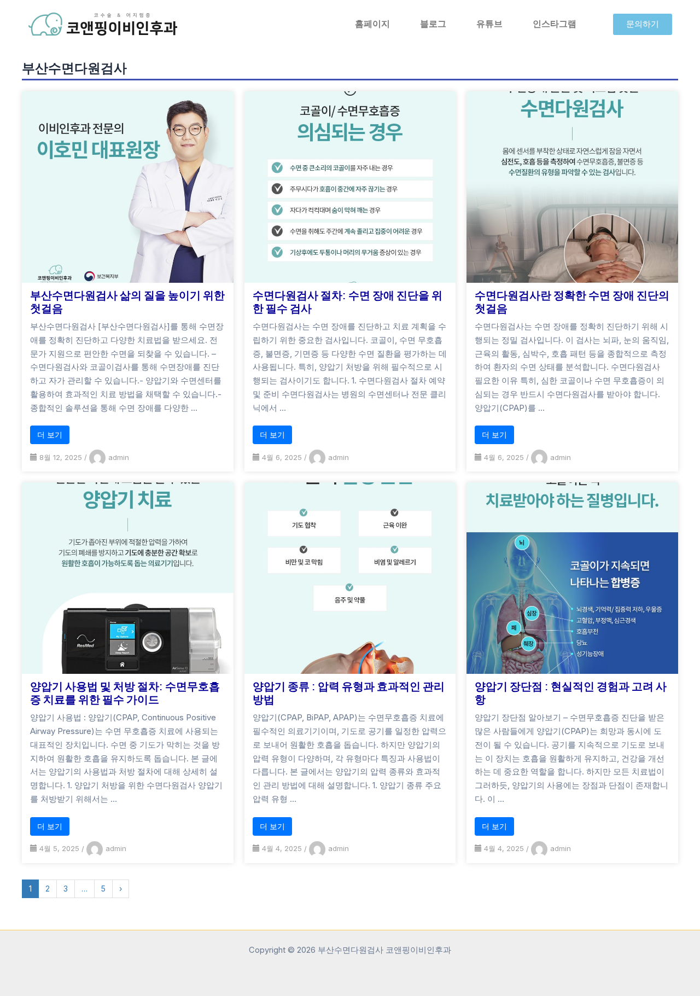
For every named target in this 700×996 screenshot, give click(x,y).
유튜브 (489, 24)
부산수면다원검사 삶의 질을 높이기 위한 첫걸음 (127, 301)
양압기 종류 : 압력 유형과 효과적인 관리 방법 (349, 692)
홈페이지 (372, 24)
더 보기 (49, 434)
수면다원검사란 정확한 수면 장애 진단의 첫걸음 (572, 301)
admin (118, 457)
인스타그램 (554, 24)
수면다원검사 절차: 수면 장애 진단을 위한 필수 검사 (347, 301)
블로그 (433, 24)
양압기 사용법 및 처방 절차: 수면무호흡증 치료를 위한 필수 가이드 (125, 692)
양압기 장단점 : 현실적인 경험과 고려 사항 (571, 692)
